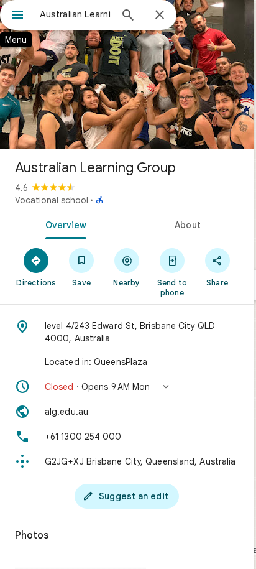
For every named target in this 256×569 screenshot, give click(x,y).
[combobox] (75, 14)
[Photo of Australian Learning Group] (127, 74)
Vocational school (51, 200)
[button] (127, 386)
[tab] (63, 224)
